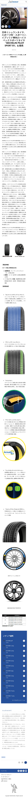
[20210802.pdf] (24, 641)
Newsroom (4, 5)
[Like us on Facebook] (19, 771)
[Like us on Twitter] (21, 771)
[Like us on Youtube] (26, 771)
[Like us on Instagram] (23, 771)
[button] (26, 2)
